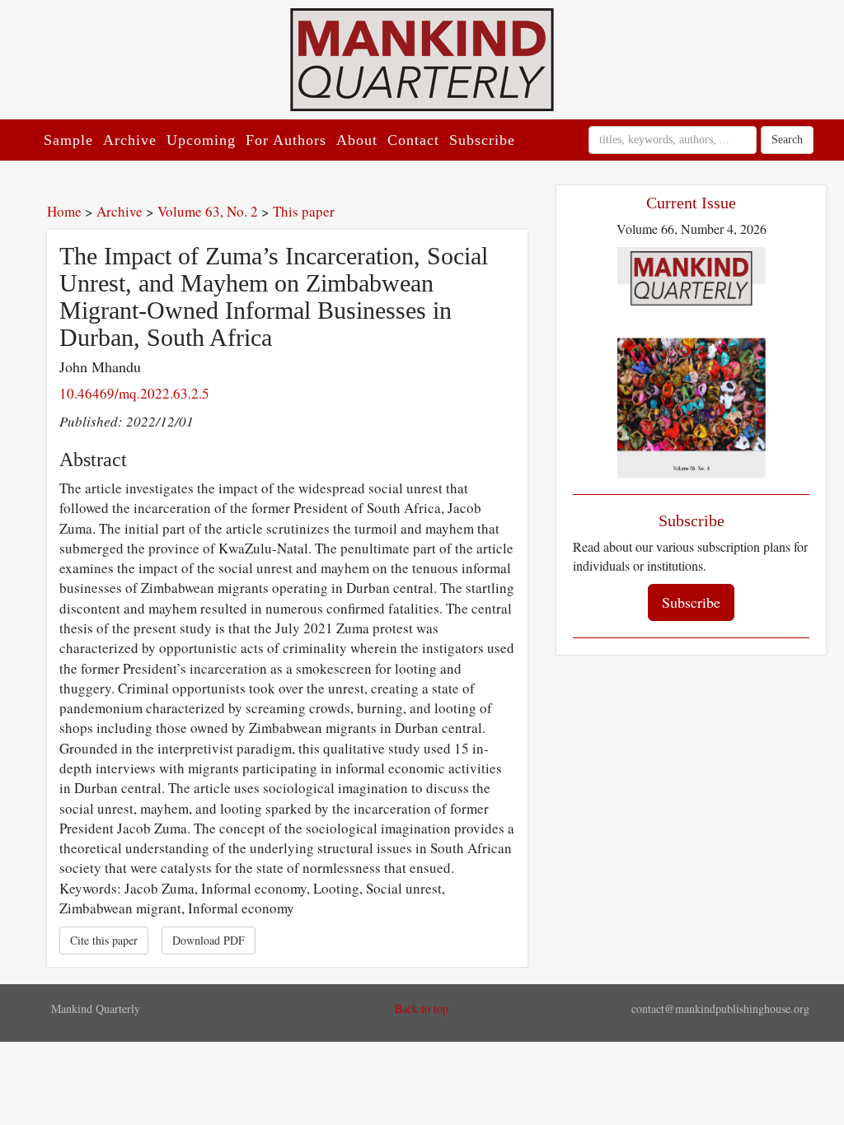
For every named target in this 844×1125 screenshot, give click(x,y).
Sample (68, 140)
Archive (130, 140)
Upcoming (201, 140)
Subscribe (482, 140)
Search (787, 139)
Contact (413, 140)
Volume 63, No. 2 (207, 211)
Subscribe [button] (691, 602)
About (356, 140)
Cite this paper (104, 940)
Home (64, 211)
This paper (304, 211)
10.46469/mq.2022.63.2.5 (134, 393)
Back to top (421, 1008)
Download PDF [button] (208, 940)
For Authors (286, 140)
